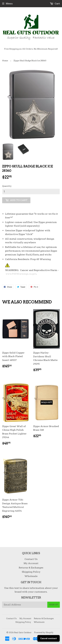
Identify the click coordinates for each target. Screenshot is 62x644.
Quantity (7, 186)
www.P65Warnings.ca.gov (21, 273)
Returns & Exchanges (31, 567)
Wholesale (31, 576)
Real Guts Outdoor (22, 632)
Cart (57, 3)
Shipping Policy (31, 571)
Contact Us (31, 559)
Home (5, 61)
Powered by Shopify (43, 632)
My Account (31, 563)
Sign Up (53, 604)
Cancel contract (48, 638)
